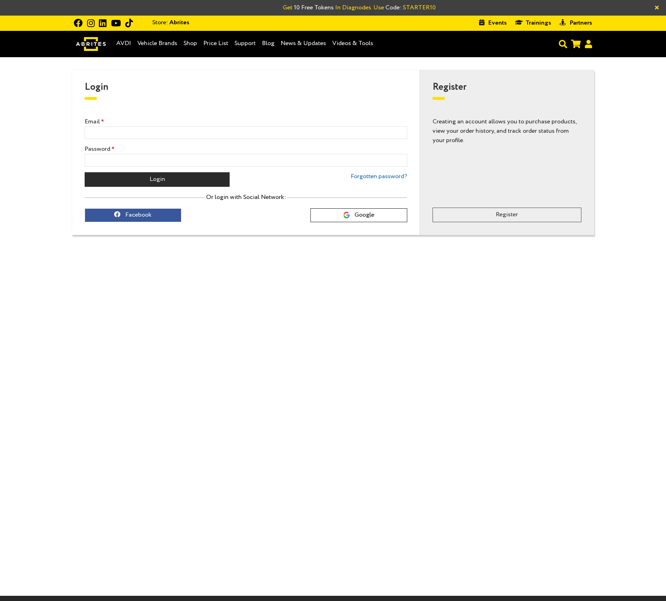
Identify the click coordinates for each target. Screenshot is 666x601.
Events (497, 22)
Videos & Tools (352, 43)
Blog (268, 43)
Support (245, 43)
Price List (215, 43)
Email (92, 121)
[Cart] (576, 44)
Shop (190, 43)
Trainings (538, 22)
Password (97, 149)
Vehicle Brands (157, 43)
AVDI (123, 43)
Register (507, 214)
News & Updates (303, 43)
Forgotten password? (379, 176)
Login (157, 179)
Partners (581, 22)
